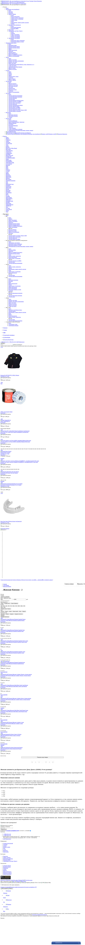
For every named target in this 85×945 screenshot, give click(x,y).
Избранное (5, 868)
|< (32, 761)
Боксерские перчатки (8, 858)
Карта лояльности (7, 871)
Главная (5, 584)
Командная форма (7, 874)
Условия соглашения (5, 887)
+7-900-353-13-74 (4, 2)
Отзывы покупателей (8, 843)
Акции (4, 869)
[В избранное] (1, 624)
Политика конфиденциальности (17, 887)
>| (52, 761)
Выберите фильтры (5, 600)
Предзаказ (3, 454)
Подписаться (3, 829)
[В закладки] (1, 425)
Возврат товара (6, 847)
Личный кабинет (7, 865)
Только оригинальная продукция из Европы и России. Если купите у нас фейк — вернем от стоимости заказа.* (27, 579)
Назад (7, 8)
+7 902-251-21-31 (12, 2)
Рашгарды (5, 856)
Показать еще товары (42, 757)
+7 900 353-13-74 (7, 835)
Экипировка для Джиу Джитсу (10, 861)
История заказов (7, 866)
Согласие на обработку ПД (30, 887)
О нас (27, 1)
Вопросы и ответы (7, 872)
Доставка (31, 1)
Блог (4, 848)
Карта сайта (6, 851)
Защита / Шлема (6, 857)
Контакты (39, 1)
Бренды (5, 870)
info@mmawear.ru (20, 2)
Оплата (35, 1)
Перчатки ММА (6, 859)
